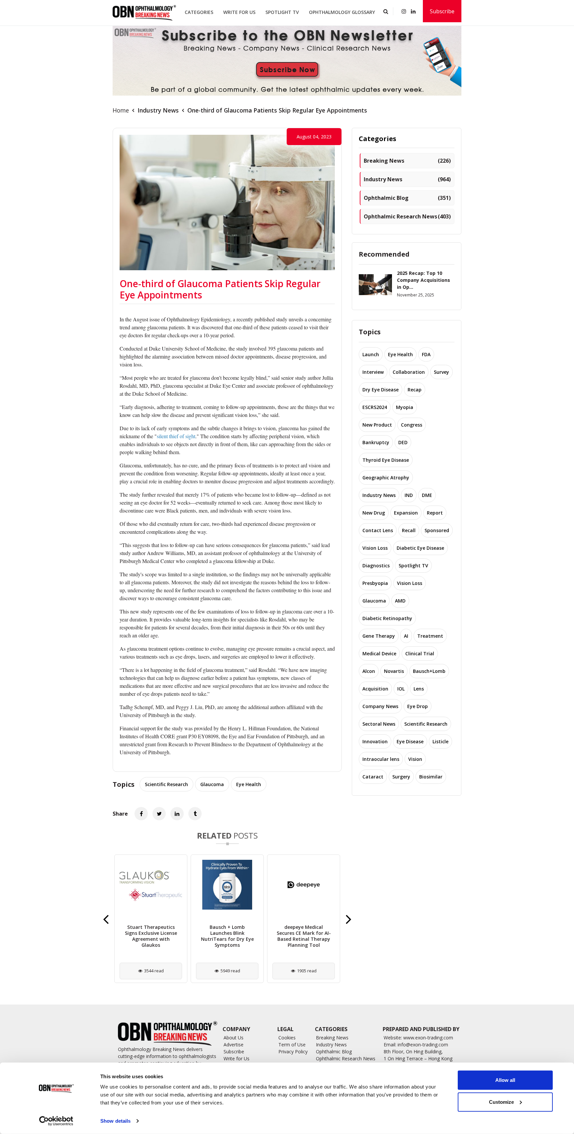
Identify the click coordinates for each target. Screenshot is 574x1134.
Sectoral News (378, 724)
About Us (233, 1037)
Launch (370, 354)
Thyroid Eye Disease (385, 460)
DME (427, 495)
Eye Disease (410, 741)
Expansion (406, 513)
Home (121, 110)
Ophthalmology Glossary (342, 12)
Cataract (372, 776)
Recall (409, 530)
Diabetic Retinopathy (387, 618)
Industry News (158, 110)
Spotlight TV (282, 12)
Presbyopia (375, 583)
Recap (415, 389)
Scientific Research (166, 784)
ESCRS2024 (374, 407)
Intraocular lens (380, 759)
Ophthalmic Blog (407, 198)
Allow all (505, 1080)
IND (409, 495)
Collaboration (409, 372)
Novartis (394, 671)
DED (403, 442)
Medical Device (379, 653)
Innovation (375, 741)
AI (406, 636)
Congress (411, 425)
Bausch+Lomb (429, 671)
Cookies (287, 1037)
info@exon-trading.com (423, 1044)
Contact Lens (377, 530)
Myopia (404, 407)
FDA (426, 354)
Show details (115, 1121)
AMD (400, 601)
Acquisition (375, 689)
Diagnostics (376, 565)
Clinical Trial (419, 653)
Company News (380, 706)
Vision (415, 759)
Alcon (368, 671)
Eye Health (248, 784)
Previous (106, 919)
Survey (441, 372)
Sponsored (437, 530)
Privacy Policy (293, 1051)
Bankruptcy (375, 442)
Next (348, 919)
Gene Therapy (378, 636)
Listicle (440, 741)
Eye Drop (417, 706)
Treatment (430, 636)
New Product (377, 425)
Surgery (401, 776)
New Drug (373, 513)
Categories (199, 12)
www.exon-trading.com (428, 1037)
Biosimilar (430, 776)
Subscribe (442, 11)
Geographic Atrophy (385, 477)
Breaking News (407, 160)
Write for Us (239, 12)
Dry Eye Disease (380, 389)
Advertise (233, 1044)
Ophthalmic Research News (407, 216)
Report (435, 513)
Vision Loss (375, 548)
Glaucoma (212, 784)
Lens (419, 689)
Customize (501, 1101)
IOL (401, 689)
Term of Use (292, 1044)
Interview (373, 372)
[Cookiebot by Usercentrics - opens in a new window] (56, 1121)
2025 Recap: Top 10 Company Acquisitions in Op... (423, 280)
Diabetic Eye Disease (420, 548)
